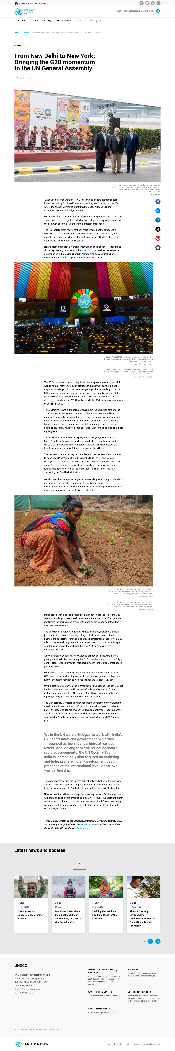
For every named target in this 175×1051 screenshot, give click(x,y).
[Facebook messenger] (158, 210)
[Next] (158, 941)
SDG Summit (87, 250)
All (80, 863)
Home (17, 33)
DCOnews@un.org (23, 992)
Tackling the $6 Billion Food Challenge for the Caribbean (104, 915)
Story (93, 863)
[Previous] (150, 941)
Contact (111, 1044)
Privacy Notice (137, 1044)
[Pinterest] (158, 238)
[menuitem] (22, 21)
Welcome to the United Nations (32, 4)
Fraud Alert (127, 1044)
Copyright (118, 1044)
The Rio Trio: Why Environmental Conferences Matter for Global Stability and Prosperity (142, 918)
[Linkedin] (158, 220)
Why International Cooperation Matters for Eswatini (31, 915)
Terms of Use (156, 1044)
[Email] (158, 247)
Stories (25, 33)
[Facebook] (158, 201)
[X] (158, 229)
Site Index (146, 1044)
